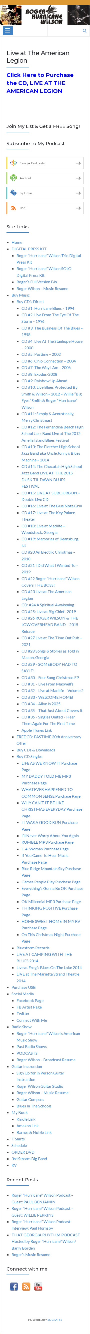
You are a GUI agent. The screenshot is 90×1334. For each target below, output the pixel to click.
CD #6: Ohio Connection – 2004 (49, 360)
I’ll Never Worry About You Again (50, 835)
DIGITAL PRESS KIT (29, 248)
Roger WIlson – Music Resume (42, 1092)
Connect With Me (31, 1020)
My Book (20, 1112)
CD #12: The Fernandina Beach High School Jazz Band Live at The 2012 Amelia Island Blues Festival (53, 433)
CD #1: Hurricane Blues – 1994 (48, 308)
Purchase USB (24, 987)
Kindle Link (26, 1119)
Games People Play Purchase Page (51, 881)
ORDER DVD (23, 1152)
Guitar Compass (30, 1099)
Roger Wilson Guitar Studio (39, 1086)
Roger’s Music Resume (31, 1254)
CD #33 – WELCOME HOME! (47, 697)
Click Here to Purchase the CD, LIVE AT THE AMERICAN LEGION (40, 83)
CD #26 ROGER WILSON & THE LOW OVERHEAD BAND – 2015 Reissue (50, 625)
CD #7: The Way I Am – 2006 (46, 367)
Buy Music (21, 295)
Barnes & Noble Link (34, 1132)
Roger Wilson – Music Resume (42, 288)
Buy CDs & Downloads (35, 749)
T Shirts (18, 1138)
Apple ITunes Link (37, 730)
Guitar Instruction (27, 1066)
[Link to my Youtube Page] (38, 1287)
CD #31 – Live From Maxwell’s (48, 683)
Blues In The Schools (34, 1105)
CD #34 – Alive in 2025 (41, 703)
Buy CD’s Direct (30, 301)
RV (14, 1165)
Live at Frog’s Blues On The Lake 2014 (49, 967)
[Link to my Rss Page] (26, 1288)
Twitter (23, 1013)
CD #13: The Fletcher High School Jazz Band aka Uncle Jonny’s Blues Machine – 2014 (51, 453)
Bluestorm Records (33, 947)
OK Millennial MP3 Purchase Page (51, 901)
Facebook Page (30, 1000)
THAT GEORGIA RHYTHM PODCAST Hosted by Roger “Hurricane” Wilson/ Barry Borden (46, 1241)
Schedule (19, 1145)
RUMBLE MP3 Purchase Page (48, 842)
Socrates (55, 1320)
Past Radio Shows (31, 1046)
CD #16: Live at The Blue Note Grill (52, 505)
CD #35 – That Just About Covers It (52, 710)
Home (17, 242)
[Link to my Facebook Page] (14, 1288)
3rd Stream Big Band (29, 1158)
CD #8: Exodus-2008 (39, 374)
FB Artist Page (29, 1006)
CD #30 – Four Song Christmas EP (50, 677)
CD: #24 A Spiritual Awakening (48, 604)
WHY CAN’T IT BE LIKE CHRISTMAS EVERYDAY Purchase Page (52, 809)
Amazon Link (27, 1125)
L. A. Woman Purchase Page (45, 848)
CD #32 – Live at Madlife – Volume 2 (53, 690)
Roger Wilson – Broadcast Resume (46, 1059)
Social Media (23, 993)
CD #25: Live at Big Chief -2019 (49, 611)
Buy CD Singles (29, 756)
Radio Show (22, 1026)
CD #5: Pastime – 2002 (41, 354)
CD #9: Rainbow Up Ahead (44, 380)
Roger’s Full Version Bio (36, 281)
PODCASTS (27, 1053)
